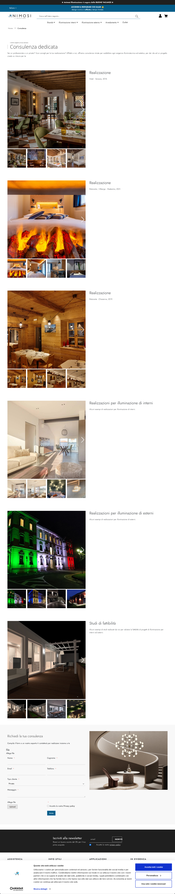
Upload (12, 807)
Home (10, 28)
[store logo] (19, 16)
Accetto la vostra (62, 806)
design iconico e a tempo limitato (87, 9)
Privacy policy (69, 806)
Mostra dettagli (40, 889)
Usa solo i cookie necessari (153, 884)
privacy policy (115, 844)
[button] (13, 8)
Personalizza (152, 875)
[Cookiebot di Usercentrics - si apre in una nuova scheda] (16, 889)
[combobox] (88, 16)
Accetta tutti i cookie (154, 867)
